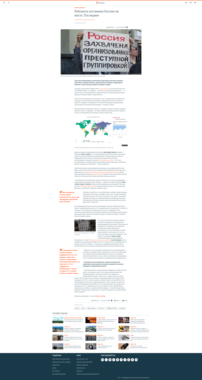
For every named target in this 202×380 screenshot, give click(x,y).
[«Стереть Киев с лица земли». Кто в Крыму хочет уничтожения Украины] (90, 320)
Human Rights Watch (89, 186)
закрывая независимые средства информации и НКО (101, 172)
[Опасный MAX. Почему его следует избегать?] (90, 346)
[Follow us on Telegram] (121, 359)
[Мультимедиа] (195, 3)
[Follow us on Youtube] (109, 359)
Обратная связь (81, 368)
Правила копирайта (82, 365)
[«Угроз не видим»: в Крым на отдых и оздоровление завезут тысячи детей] (90, 338)
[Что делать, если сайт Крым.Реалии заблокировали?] (123, 346)
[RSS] (128, 359)
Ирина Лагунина (90, 19)
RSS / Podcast (56, 371)
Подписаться (55, 365)
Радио (54, 368)
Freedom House (104, 89)
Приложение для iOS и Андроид (61, 362)
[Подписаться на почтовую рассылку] (136, 359)
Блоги (66, 335)
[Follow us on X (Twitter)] (106, 359)
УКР (186, 2)
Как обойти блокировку (59, 374)
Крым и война (101, 318)
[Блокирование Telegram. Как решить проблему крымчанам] (57, 346)
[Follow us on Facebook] (102, 359)
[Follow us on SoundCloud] (124, 359)
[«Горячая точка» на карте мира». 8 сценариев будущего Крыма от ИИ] (123, 338)
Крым (132, 335)
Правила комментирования (84, 362)
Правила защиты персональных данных (88, 374)
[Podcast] (132, 359)
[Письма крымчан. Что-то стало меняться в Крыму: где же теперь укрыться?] (57, 338)
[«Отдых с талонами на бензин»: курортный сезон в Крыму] (90, 329)
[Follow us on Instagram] (113, 359)
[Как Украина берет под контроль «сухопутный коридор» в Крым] (57, 320)
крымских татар (97, 174)
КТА (191, 2)
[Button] (110, 27)
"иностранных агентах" (106, 160)
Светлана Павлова (79, 19)
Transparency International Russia (100, 240)
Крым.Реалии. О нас (82, 359)
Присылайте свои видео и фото (61, 359)
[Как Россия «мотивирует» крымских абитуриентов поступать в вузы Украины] (123, 320)
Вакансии (79, 371)
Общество (133, 318)
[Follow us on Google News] (117, 359)
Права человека (79, 8)
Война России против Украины (73, 318)
